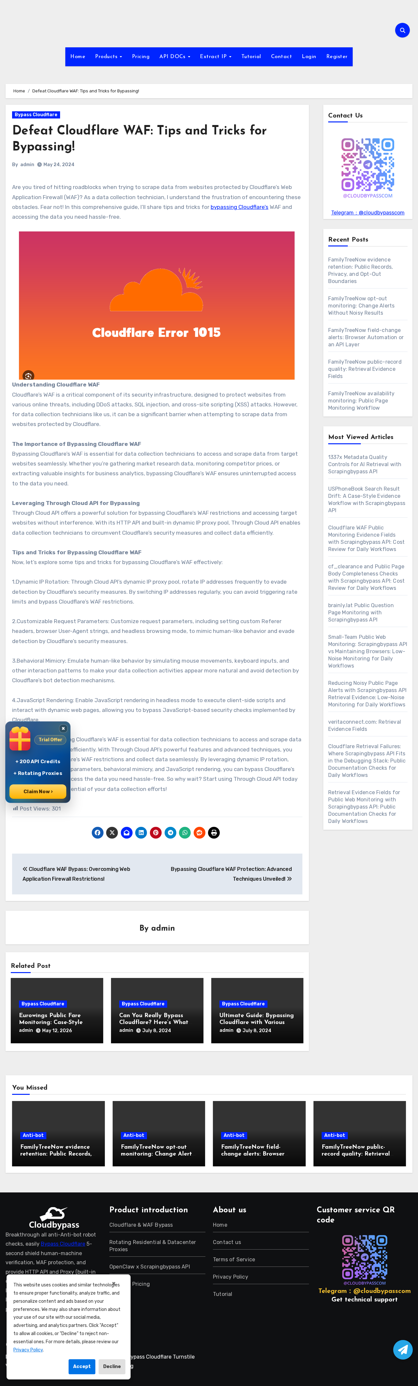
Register (337, 56)
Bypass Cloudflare (36, 115)
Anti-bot (33, 1135)
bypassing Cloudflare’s (239, 207)
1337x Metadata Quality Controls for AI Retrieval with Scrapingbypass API (365, 464)
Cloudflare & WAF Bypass (141, 1225)
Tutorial (251, 56)
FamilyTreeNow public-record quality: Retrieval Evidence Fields (365, 369)
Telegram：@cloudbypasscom (368, 213)
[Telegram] (403, 1350)
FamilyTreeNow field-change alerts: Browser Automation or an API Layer (366, 337)
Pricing (141, 56)
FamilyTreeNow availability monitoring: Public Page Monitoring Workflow (361, 400)
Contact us (227, 1242)
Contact (281, 56)
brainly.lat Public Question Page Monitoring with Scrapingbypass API (361, 612)
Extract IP (214, 56)
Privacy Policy (230, 1277)
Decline (112, 1366)
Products (107, 56)
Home (77, 56)
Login (309, 56)
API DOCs (173, 56)
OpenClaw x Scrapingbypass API (149, 1267)
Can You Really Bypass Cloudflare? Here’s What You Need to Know (153, 1023)
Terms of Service (234, 1259)
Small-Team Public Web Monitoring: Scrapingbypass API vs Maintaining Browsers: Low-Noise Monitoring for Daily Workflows (368, 651)
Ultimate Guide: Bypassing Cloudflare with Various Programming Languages (256, 1023)
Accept (82, 1366)
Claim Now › (38, 792)
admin (27, 164)
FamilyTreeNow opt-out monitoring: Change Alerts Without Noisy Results (361, 305)
